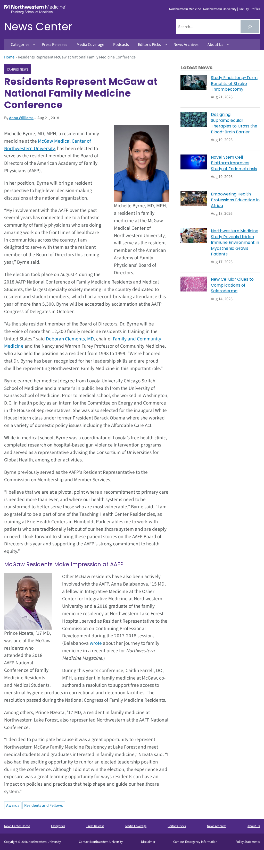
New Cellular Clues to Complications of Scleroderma (232, 285)
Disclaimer (148, 841)
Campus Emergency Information (195, 841)
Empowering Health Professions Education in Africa (235, 200)
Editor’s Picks (177, 826)
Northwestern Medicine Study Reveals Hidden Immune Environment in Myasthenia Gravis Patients (235, 242)
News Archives (216, 826)
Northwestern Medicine (185, 9)
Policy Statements (247, 841)
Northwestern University (219, 9)
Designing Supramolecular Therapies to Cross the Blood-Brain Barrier (234, 123)
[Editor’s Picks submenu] (165, 44)
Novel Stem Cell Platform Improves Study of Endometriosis (234, 163)
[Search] (250, 26)
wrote (96, 643)
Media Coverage (135, 826)
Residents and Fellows (43, 805)
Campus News (17, 69)
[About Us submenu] (228, 44)
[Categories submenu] (34, 44)
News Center (38, 26)
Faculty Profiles (249, 9)
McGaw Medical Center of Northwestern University (47, 145)
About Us (254, 826)
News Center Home (17, 826)
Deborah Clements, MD (70, 338)
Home (9, 57)
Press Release (95, 826)
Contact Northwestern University (101, 841)
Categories (58, 826)
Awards (12, 805)
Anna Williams (21, 118)
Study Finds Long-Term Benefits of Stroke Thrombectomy (234, 83)
